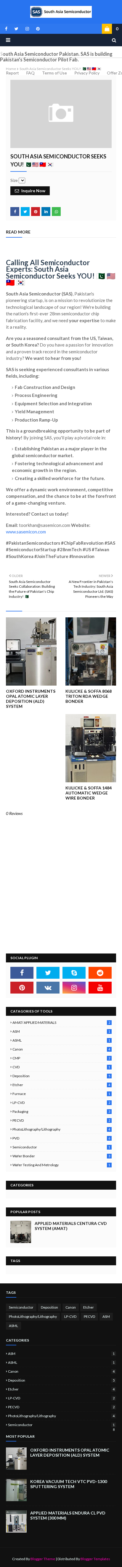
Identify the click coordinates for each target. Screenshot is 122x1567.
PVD (61, 1138)
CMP (61, 1058)
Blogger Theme (42, 1559)
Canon (61, 1049)
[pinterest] (37, 29)
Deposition (61, 1076)
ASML (61, 1040)
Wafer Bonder (61, 1156)
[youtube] (100, 988)
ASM (61, 1031)
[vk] (48, 988)
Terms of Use (54, 72)
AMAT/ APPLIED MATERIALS (61, 1022)
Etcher (61, 1085)
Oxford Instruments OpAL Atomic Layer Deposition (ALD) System (30, 699)
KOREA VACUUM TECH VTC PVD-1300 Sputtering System (68, 1484)
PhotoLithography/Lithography (61, 1129)
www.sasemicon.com (26, 531)
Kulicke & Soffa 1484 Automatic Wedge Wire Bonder (88, 792)
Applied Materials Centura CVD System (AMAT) (71, 1226)
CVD (61, 1067)
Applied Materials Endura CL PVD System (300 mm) (67, 1515)
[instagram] (27, 29)
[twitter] (16, 29)
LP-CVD (61, 1102)
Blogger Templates (95, 1559)
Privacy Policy (86, 72)
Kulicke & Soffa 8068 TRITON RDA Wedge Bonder (88, 696)
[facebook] (6, 29)
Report (12, 72)
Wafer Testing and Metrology (61, 1165)
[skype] (74, 973)
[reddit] (100, 973)
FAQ (30, 72)
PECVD (61, 1120)
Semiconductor (61, 1147)
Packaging (61, 1111)
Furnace (61, 1093)
